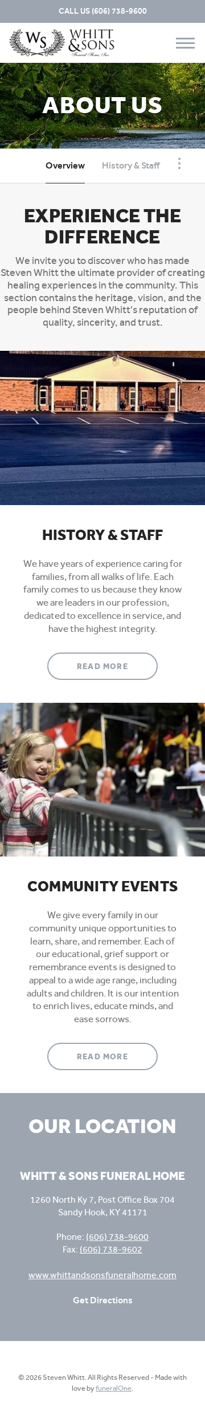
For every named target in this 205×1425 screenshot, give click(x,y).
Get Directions (103, 1300)
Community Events (102, 886)
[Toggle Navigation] (179, 163)
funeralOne (114, 1388)
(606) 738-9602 (111, 1249)
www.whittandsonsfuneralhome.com (102, 1275)
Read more (117, 666)
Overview (65, 165)
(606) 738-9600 (119, 11)
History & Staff (130, 165)
